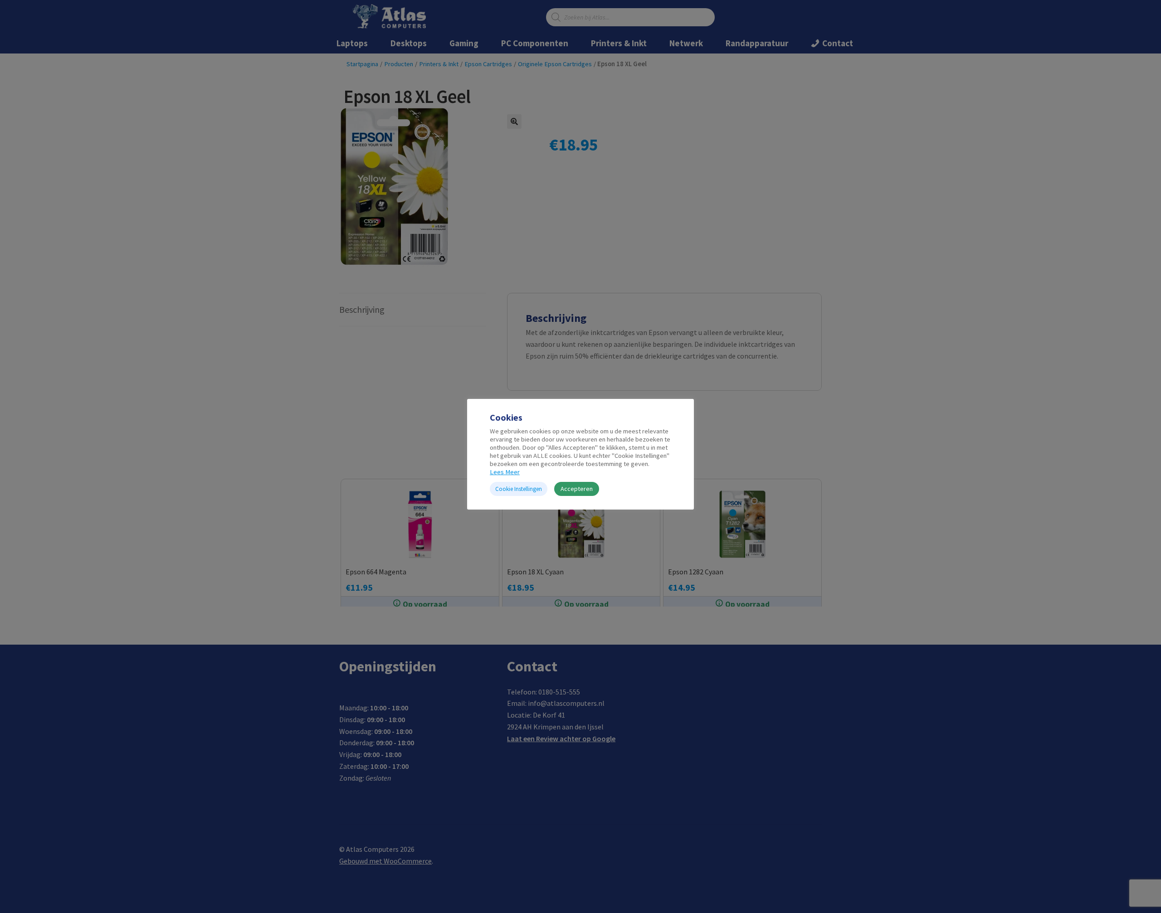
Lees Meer (505, 472)
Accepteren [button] (577, 489)
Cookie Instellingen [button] (518, 489)
